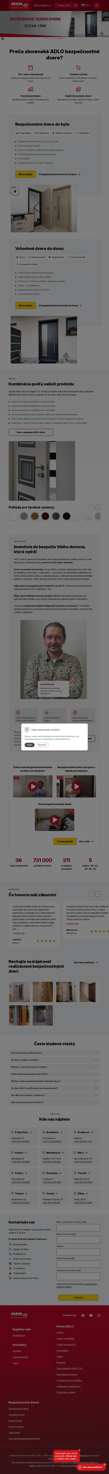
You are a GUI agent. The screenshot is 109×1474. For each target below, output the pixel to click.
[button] (104, 1464)
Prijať (29, 745)
